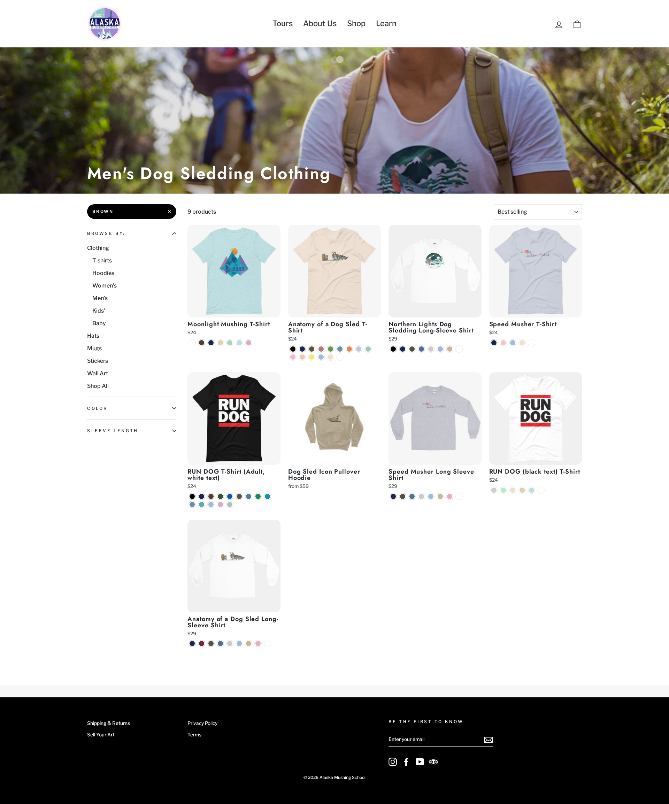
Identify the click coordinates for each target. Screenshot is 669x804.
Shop (356, 23)
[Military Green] (412, 349)
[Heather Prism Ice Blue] (239, 342)
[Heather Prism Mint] (229, 342)
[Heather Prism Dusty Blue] (368, 349)
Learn (386, 23)
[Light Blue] (321, 357)
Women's (104, 285)
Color (97, 408)
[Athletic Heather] (494, 490)
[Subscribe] (488, 739)
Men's (100, 298)
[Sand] (449, 349)
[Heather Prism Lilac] (248, 342)
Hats (93, 335)
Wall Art (97, 373)
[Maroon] (201, 643)
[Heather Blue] (358, 349)
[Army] (311, 349)
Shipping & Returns (108, 723)
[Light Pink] (449, 496)
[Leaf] (330, 349)
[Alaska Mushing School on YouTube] (420, 762)
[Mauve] (321, 349)
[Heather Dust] (220, 342)
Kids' (98, 310)
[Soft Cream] (330, 357)
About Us (320, 23)
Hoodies (103, 273)
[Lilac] (293, 357)
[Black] (293, 349)
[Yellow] (311, 357)
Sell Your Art (100, 734)
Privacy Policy (202, 723)
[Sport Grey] (431, 349)
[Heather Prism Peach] (302, 357)
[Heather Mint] (503, 490)
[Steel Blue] (340, 349)
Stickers (97, 361)
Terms (194, 734)
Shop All (98, 386)
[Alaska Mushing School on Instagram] (393, 762)
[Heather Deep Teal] (248, 496)
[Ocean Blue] (201, 504)
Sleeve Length (112, 430)
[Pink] (503, 342)
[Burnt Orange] (349, 349)
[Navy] (211, 342)
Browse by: (106, 233)
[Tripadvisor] (433, 762)
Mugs (94, 348)
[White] (192, 342)
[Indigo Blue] (421, 349)
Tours (282, 23)
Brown (102, 211)
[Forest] (220, 496)
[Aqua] (267, 496)
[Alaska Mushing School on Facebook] (406, 762)
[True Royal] (229, 496)
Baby (99, 323)
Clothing (98, 248)
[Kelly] (258, 496)
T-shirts (102, 260)
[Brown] (201, 342)
